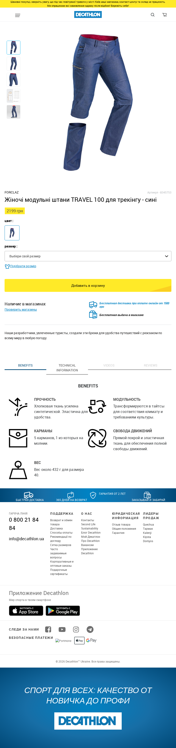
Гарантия (118, 533)
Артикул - (153, 192)
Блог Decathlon (91, 532)
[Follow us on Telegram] (90, 629)
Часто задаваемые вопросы (58, 553)
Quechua (148, 524)
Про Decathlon (90, 541)
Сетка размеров (60, 545)
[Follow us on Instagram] (76, 629)
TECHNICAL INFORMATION (67, 367)
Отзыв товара (121, 524)
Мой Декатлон (90, 536)
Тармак (148, 528)
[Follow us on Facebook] (48, 629)
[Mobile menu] (17, 15)
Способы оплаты (61, 532)
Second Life (88, 524)
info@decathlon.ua (26, 538)
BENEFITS (25, 365)
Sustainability (89, 528)
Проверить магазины (21, 309)
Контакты (87, 520)
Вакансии (87, 545)
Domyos (148, 541)
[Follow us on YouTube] (62, 629)
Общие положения (124, 528)
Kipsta (147, 537)
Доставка (56, 528)
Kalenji (147, 533)
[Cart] (165, 15)
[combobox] (88, 256)
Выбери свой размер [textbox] (25, 256)
